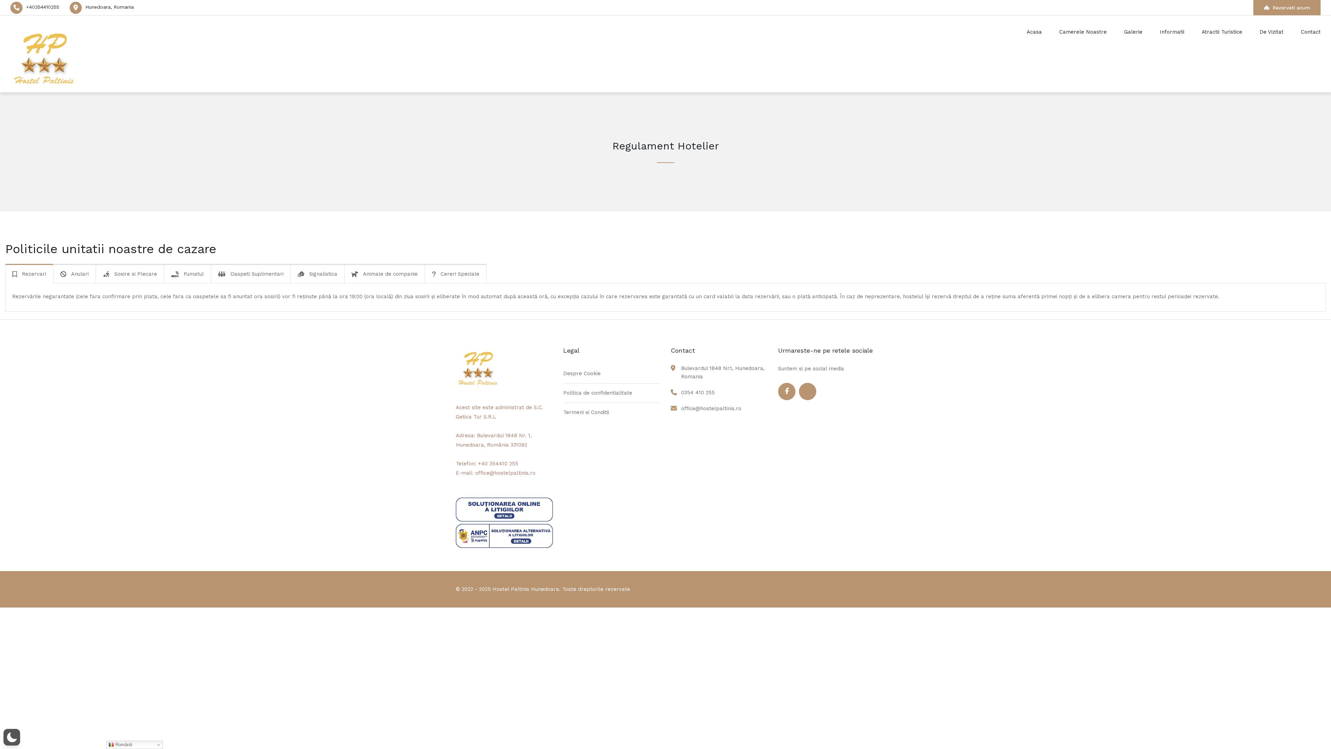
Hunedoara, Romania (109, 7)
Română (123, 744)
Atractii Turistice (1222, 32)
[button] (11, 737)
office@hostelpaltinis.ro (711, 408)
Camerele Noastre (1083, 32)
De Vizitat (1272, 32)
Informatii (1172, 32)
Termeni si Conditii (586, 412)
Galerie (1133, 32)
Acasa (1034, 32)
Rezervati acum (1291, 7)
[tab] (29, 274)
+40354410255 (42, 7)
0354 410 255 (698, 392)
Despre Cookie (582, 373)
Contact (1311, 32)
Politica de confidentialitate (597, 393)
